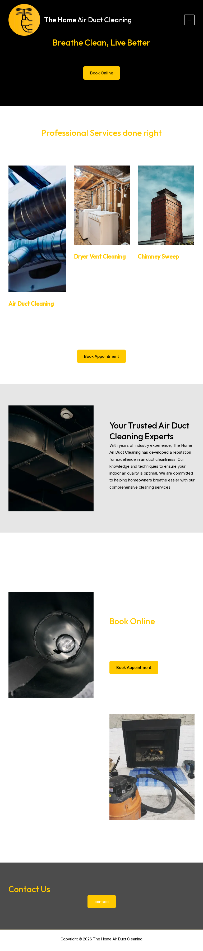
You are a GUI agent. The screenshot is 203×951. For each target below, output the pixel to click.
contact (101, 901)
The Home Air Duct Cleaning (88, 19)
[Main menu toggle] (189, 20)
